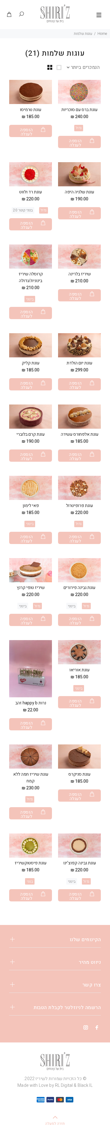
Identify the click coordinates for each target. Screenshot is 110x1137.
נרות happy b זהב (30, 703)
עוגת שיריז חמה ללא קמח (30, 777)
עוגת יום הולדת (79, 363)
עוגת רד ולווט (30, 192)
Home (102, 33)
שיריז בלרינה (79, 274)
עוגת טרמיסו (30, 109)
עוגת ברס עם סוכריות (79, 109)
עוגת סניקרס (79, 774)
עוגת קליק (30, 363)
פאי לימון (31, 505)
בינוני (30, 299)
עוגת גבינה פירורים (79, 587)
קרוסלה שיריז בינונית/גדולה (31, 277)
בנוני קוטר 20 (23, 210)
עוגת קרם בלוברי (30, 434)
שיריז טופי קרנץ (31, 587)
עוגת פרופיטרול (79, 505)
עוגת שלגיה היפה (79, 192)
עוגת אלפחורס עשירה (79, 434)
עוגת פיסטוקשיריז (30, 863)
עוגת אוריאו (79, 670)
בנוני (30, 881)
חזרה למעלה (55, 1123)
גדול (79, 128)
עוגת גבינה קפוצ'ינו (79, 863)
